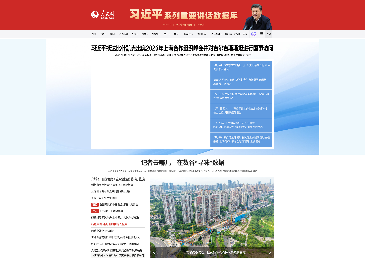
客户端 (271, 65)
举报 (303, 65)
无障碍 (288, 65)
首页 (10, 65)
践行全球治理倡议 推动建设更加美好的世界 (290, 246)
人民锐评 (68, 65)
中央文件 (218, 47)
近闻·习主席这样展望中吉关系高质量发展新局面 (199, 106)
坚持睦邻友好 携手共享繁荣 (276, 106)
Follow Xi (153, 47)
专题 (310, 106)
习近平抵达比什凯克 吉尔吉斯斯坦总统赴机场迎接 (99, 106)
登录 (349, 65)
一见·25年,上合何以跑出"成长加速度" (283, 238)
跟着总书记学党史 (185, 47)
